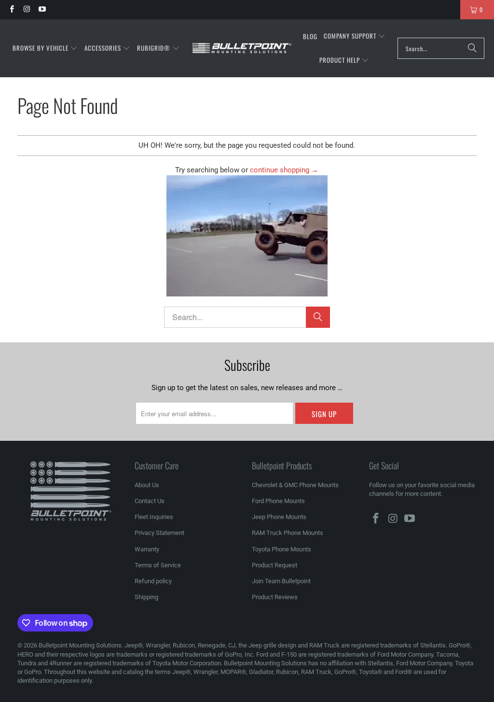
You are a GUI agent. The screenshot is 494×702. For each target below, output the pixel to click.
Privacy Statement (159, 532)
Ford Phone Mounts (278, 501)
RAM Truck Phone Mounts (287, 532)
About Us (147, 485)
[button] (45, 48)
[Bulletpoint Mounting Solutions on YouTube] (42, 9)
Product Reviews (275, 597)
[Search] (472, 48)
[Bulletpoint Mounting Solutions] (241, 48)
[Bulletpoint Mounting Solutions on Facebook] (11, 9)
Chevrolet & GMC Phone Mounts (295, 485)
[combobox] (441, 48)
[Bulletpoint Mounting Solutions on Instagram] (26, 9)
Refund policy (153, 581)
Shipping (146, 597)
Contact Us (150, 501)
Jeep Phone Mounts (279, 516)
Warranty (147, 549)
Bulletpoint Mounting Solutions (80, 645)
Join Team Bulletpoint (281, 581)
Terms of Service (158, 565)
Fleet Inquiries (154, 516)
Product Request (274, 565)
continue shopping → (284, 170)
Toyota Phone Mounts (281, 549)
